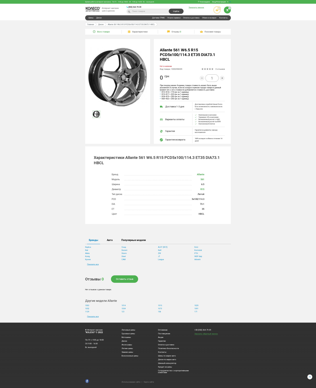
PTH (196, 253)
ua (230, 2)
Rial (86, 250)
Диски (99, 18)
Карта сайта (149, 382)
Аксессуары (127, 345)
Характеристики (140, 32)
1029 (196, 305)
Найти (176, 11)
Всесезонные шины (130, 356)
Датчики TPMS (158, 18)
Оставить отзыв (124, 279)
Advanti (197, 259)
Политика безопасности (168, 349)
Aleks (87, 253)
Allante (200, 174)
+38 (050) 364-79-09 (202, 330)
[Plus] (222, 78)
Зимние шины (127, 352)
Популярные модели (133, 240)
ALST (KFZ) (163, 247)
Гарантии (162, 341)
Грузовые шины (128, 334)
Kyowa (88, 259)
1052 (87, 308)
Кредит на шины (165, 367)
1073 (160, 308)
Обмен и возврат (209, 18)
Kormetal (198, 250)
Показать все (93, 264)
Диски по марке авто (167, 360)
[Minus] (201, 78)
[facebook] (87, 381)
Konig (87, 256)
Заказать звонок (196, 8)
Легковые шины (128, 330)
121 (123, 312)
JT (159, 256)
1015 (160, 305)
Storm (124, 253)
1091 (196, 308)
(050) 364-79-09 (134, 7)
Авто (110, 240)
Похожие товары (213, 32)
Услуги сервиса (173, 18)
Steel (124, 256)
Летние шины (127, 349)
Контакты (223, 18)
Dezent (124, 250)
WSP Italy (198, 256)
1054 (124, 308)
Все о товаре (103, 32)
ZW (159, 253)
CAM (124, 259)
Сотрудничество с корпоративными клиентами (173, 372)
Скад (124, 247)
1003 (87, 305)
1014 (124, 305)
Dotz (196, 247)
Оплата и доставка (191, 18)
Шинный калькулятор (167, 363)
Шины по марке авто (167, 356)
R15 (202, 189)
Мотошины (126, 337)
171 (195, 312)
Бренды (93, 240)
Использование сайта (131, 382)
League (161, 259)
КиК (159, 250)
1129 (87, 312)
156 (159, 312)
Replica (88, 247)
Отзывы (176, 32)
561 (202, 179)
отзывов (220, 69)
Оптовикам (162, 330)
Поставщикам (164, 334)
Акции (160, 337)
